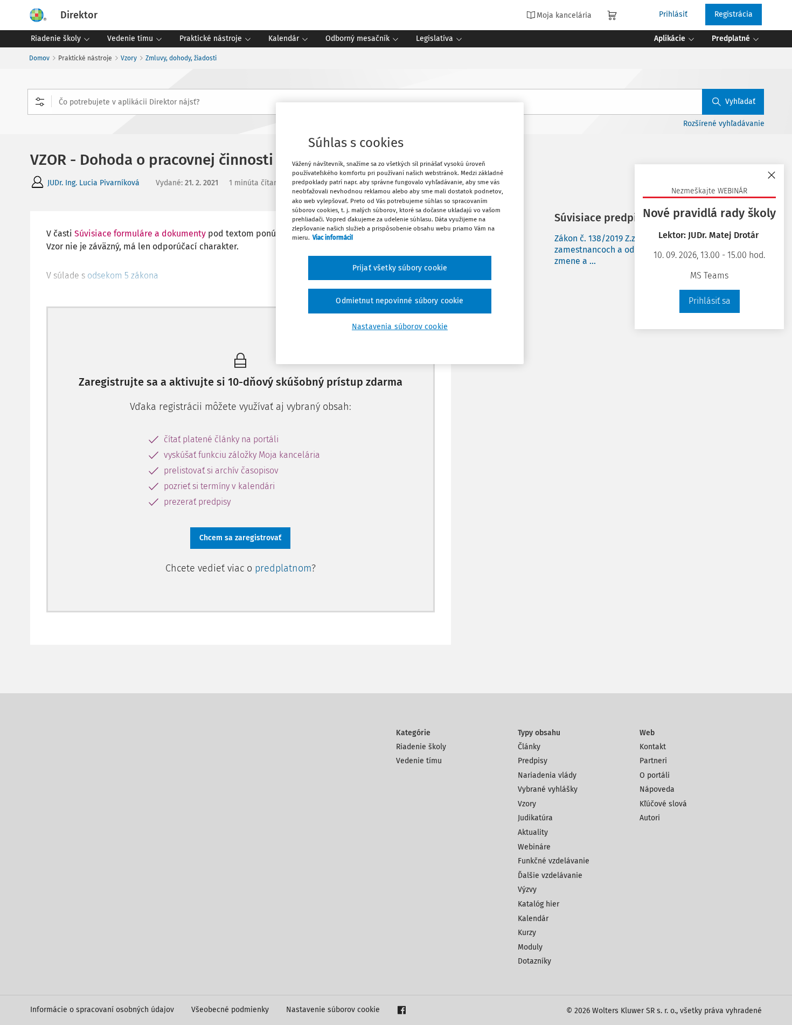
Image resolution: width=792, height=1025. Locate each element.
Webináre (534, 847)
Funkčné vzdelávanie (553, 861)
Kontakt (653, 746)
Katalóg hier (538, 904)
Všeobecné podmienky (230, 1009)
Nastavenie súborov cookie (333, 1009)
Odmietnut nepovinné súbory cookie (399, 300)
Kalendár (533, 918)
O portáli (655, 775)
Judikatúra (535, 817)
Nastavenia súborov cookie (400, 326)
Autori (650, 817)
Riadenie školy (421, 746)
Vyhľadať (740, 101)
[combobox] (395, 102)
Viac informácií (332, 237)
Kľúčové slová (663, 803)
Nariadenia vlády (547, 775)
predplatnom (283, 568)
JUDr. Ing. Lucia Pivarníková (93, 182)
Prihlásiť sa (710, 301)
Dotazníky (534, 961)
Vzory (129, 58)
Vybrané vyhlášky (548, 789)
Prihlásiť (673, 14)
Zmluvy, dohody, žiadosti (181, 58)
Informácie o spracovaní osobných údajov (102, 1009)
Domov (39, 58)
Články (529, 746)
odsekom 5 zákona (122, 275)
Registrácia (733, 14)
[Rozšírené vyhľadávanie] (40, 101)
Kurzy (527, 932)
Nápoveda (657, 789)
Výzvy (527, 889)
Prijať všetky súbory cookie (399, 268)
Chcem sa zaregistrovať (240, 537)
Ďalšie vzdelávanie (550, 875)
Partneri (653, 760)
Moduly (530, 947)
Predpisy (532, 760)
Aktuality (533, 832)
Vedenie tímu (419, 760)
